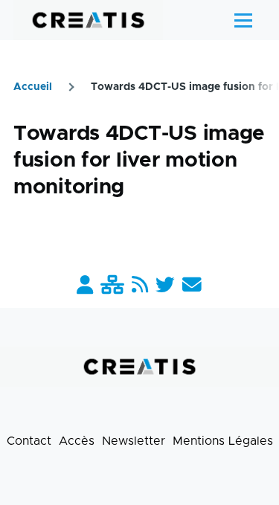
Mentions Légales (223, 441)
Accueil (32, 87)
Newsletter (133, 441)
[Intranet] (112, 286)
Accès (76, 441)
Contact (29, 441)
